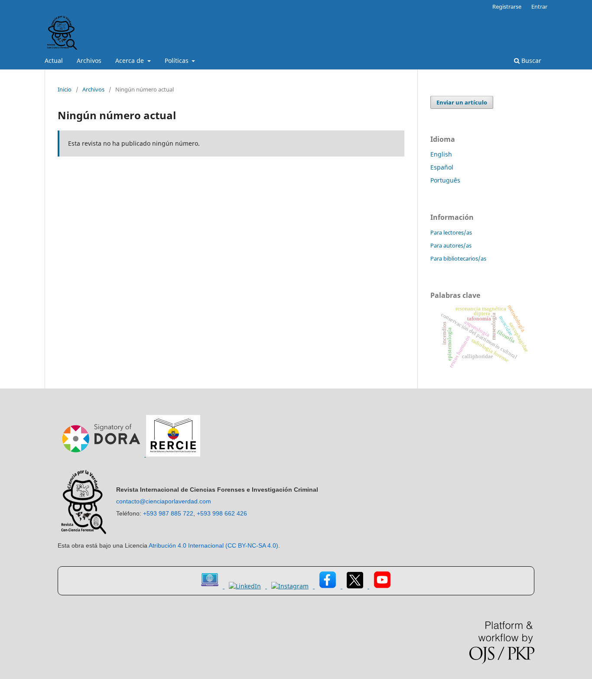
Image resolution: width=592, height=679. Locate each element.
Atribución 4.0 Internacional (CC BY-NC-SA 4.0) (213, 545)
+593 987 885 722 (168, 513)
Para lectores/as (451, 232)
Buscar (530, 60)
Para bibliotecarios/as (458, 258)
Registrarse (506, 6)
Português (445, 180)
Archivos (89, 60)
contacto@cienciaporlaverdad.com (163, 501)
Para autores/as (451, 245)
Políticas (177, 60)
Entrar (539, 6)
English (441, 154)
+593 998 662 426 (222, 513)
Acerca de (130, 60)
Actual (54, 60)
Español (441, 167)
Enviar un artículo (461, 102)
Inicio (65, 89)
